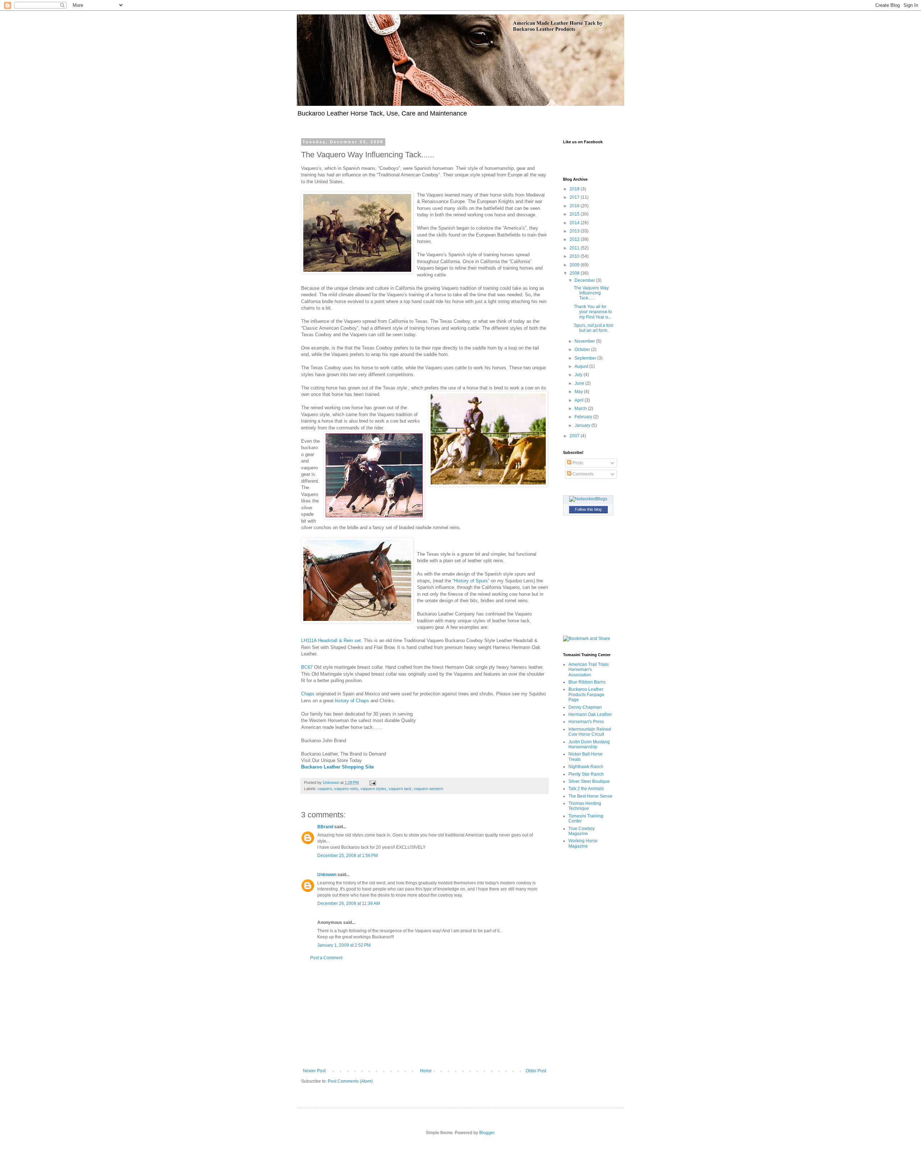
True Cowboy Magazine (581, 831)
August (582, 366)
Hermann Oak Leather (590, 714)
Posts (577, 462)
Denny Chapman (585, 707)
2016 (575, 205)
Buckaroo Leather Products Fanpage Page (586, 694)
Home (426, 1070)
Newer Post (314, 1070)
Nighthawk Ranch (585, 766)
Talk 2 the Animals (586, 788)
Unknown (326, 874)
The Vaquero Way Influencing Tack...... (591, 293)
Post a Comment (326, 957)
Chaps (307, 693)
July (579, 374)
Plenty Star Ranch (586, 774)
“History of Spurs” (471, 580)
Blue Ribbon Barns (586, 682)
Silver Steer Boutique (589, 781)
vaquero (325, 788)
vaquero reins (346, 788)
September (586, 358)
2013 (575, 231)
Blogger (486, 1132)
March (581, 408)
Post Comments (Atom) (350, 1081)
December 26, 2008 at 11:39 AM (348, 903)
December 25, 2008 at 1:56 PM (347, 855)
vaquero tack (400, 788)
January (583, 425)
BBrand (325, 826)
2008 (575, 273)
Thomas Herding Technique (584, 806)
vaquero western (428, 788)
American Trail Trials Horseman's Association (588, 669)
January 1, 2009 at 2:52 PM (344, 945)
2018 (575, 188)
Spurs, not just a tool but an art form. (593, 328)
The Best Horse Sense (590, 796)
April (580, 400)
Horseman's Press (586, 721)
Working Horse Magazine (583, 843)
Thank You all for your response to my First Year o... (593, 312)
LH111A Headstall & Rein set (331, 640)
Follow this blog (588, 509)
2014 (575, 222)
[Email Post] (372, 782)
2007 (575, 435)
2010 (575, 256)
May (579, 391)
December (585, 280)
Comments (582, 474)
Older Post (536, 1070)
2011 (575, 248)
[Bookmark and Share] (586, 638)
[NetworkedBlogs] (588, 498)
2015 (575, 214)
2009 (575, 264)
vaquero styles (373, 788)
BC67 (307, 667)
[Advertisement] (424, 1014)
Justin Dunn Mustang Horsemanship (589, 744)
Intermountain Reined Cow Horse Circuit (589, 732)
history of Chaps (353, 700)
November (585, 341)
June (580, 383)
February (584, 416)
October (583, 349)
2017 (575, 197)
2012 (575, 239)
